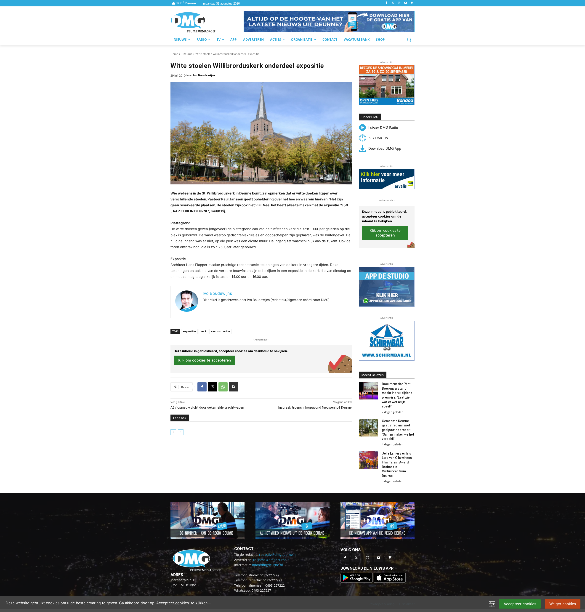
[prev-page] (173, 432)
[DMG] (207, 22)
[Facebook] (386, 3)
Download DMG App (384, 148)
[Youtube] (405, 3)
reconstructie (220, 331)
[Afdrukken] (233, 386)
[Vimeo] (412, 3)
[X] (212, 386)
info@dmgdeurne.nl (267, 565)
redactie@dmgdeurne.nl (278, 554)
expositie (189, 331)
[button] (329, 21)
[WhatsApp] (223, 386)
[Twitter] (393, 3)
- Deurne (186, 54)
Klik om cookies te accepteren (204, 360)
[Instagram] (399, 3)
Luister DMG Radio (383, 127)
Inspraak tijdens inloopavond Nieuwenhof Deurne (315, 407)
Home (174, 54)
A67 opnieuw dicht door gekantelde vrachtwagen (207, 407)
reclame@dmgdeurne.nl (271, 560)
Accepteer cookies (520, 603)
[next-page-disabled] (180, 432)
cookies (52, 603)
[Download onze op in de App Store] (390, 581)
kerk (203, 331)
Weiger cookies (562, 603)
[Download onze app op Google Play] (357, 581)
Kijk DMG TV (378, 138)
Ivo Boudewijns (204, 75)
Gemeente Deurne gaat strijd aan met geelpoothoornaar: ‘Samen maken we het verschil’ (398, 430)
